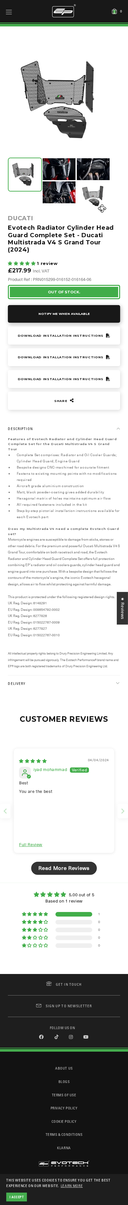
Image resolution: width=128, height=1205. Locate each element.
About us (64, 1068)
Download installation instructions (61, 335)
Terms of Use (64, 1095)
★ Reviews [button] (122, 608)
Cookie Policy (64, 1121)
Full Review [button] (30, 844)
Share (61, 401)
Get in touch (69, 984)
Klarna (64, 1148)
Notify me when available (64, 314)
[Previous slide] (5, 811)
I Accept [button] (17, 1197)
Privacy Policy (64, 1108)
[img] (33, 761)
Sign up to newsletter (69, 1006)
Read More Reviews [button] (63, 868)
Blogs (64, 1081)
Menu (9, 11)
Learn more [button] (72, 1185)
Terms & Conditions (64, 1134)
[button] (22, 263)
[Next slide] (122, 811)
